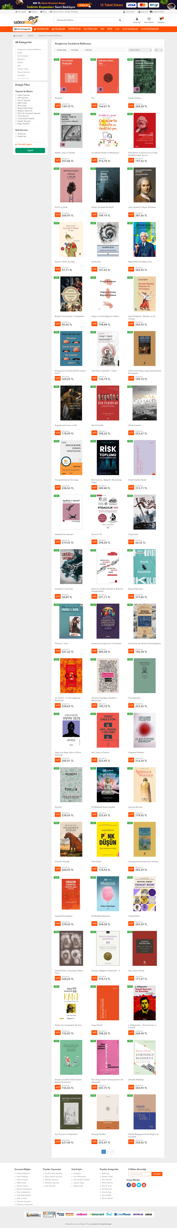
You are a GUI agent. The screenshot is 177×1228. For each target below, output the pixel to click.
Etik (18, 66)
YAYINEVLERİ (42, 29)
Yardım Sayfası (22, 1186)
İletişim (34, 12)
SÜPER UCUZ (74, 29)
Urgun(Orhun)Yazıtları (64, 916)
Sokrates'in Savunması (64, 589)
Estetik (20, 62)
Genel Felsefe (23, 79)
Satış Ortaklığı (72, 12)
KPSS (109, 29)
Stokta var (22, 134)
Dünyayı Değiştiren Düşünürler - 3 (105, 971)
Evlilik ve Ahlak (61, 207)
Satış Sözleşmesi (23, 1192)
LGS (117, 29)
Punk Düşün (96, 862)
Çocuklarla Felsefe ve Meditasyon (105, 153)
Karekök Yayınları (52, 1183)
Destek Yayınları (24, 121)
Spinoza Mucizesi (135, 807)
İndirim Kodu (57, 12)
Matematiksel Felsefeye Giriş (140, 262)
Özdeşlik (58, 98)
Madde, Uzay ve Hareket (65, 153)
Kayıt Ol (143, 12)
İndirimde (88, 50)
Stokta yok (22, 136)
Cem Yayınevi (23, 116)
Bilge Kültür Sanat (25, 108)
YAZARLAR (59, 29)
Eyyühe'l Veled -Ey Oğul (65, 262)
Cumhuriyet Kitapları (26, 118)
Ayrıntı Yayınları (24, 100)
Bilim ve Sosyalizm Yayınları (29, 113)
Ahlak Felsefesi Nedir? (137, 480)
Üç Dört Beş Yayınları (53, 1173)
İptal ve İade (22, 1198)
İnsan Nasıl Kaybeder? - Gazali (103, 371)
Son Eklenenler (79, 1177)
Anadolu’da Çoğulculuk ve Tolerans (106, 643)
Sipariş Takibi (157, 12)
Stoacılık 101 (96, 534)
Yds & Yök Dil (107, 1198)
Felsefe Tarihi (22, 69)
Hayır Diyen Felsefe (136, 971)
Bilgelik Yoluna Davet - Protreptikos (69, 316)
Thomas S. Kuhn (61, 643)
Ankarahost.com (72, 1224)
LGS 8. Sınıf (106, 1186)
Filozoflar (21, 75)
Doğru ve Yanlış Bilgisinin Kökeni (105, 316)
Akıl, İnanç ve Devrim (100, 752)
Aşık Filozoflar (97, 425)
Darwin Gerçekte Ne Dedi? (102, 207)
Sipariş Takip (78, 1183)
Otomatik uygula (25, 144)
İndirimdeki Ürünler (81, 1180)
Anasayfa (19, 36)
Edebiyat (105, 1173)
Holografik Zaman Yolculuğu (66, 480)
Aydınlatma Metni (24, 1195)
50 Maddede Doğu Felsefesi (103, 807)
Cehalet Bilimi (134, 916)
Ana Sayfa (21, 12)
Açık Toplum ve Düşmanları (66, 1134)
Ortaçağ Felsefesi (98, 1134)
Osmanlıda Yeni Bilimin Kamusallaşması (144, 643)
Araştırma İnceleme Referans (29, 49)
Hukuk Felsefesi (134, 98)
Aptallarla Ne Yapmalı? (64, 534)
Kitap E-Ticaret (86, 1224)
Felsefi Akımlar (23, 72)
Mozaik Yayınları (51, 1180)
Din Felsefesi (22, 56)
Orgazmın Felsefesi (136, 752)
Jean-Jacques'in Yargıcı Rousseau (142, 207)
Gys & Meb (106, 1195)
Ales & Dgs (106, 1192)
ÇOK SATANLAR (130, 29)
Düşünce (21, 59)
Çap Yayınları (50, 1186)
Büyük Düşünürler (135, 589)
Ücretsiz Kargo (61, 50)
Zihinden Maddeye (136, 1080)
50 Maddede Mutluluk (100, 916)
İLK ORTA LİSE (90, 29)
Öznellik (58, 807)
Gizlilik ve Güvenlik (25, 1205)
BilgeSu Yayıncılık (25, 111)
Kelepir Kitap (107, 1177)
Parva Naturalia (134, 698)
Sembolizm (96, 262)
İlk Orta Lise (107, 1189)
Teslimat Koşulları (24, 1201)
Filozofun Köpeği (62, 862)
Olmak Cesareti (134, 425)
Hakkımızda (21, 1183)
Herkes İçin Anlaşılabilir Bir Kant (68, 1025)
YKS (102, 29)
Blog (44, 12)
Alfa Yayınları (23, 98)
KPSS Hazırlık (107, 1183)
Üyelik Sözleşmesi (24, 1189)
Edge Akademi (24, 124)
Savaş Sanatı (133, 534)
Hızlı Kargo (74, 50)
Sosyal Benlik (96, 1025)
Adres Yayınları (24, 95)
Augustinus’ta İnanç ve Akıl (66, 425)
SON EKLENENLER (150, 29)
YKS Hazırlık (107, 1180)
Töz (92, 98)
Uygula (30, 150)
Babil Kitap (22, 103)
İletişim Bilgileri (23, 1173)
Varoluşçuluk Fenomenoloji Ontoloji (143, 862)
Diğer (19, 53)
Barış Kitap (22, 106)
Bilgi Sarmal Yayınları (53, 1177)
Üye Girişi (128, 12)
